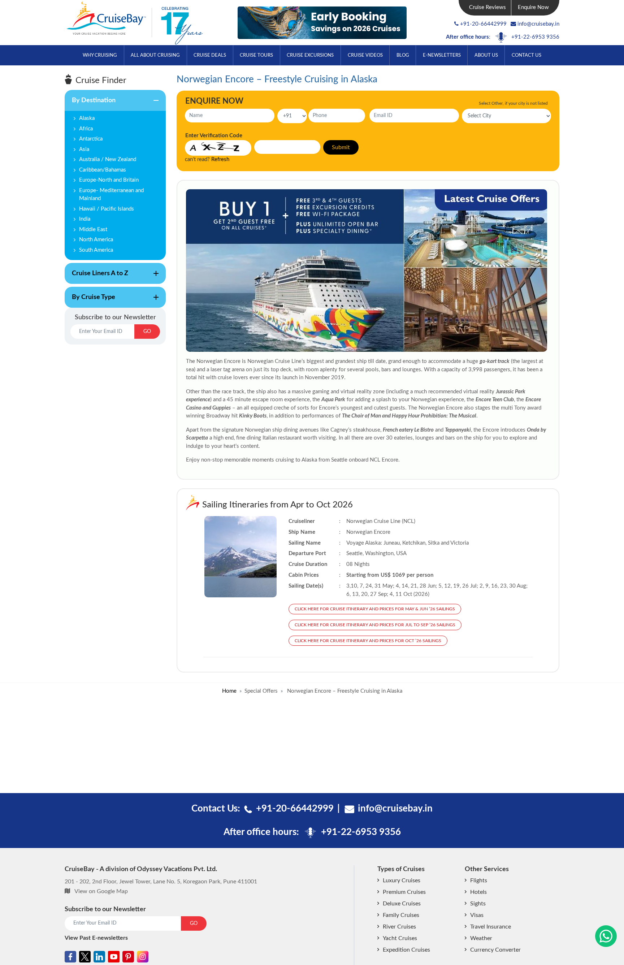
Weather (481, 938)
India (84, 219)
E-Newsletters (442, 55)
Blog (402, 55)
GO (147, 331)
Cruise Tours (256, 55)
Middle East (93, 229)
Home (229, 691)
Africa (86, 128)
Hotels (478, 892)
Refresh (220, 159)
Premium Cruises (404, 892)
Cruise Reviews (487, 7)
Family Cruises (401, 915)
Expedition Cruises (406, 950)
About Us (486, 55)
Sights (478, 903)
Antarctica (91, 139)
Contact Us (526, 55)
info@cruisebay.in (538, 24)
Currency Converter (495, 950)
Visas (477, 915)
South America (96, 250)
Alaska (87, 118)
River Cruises (399, 927)
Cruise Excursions (310, 55)
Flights (478, 880)
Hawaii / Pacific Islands (106, 209)
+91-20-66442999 (483, 24)
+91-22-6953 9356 (535, 37)
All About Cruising (155, 55)
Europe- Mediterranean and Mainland (111, 195)
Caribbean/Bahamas (102, 170)
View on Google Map (101, 891)
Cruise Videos (365, 55)
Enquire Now (533, 7)
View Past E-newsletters (96, 938)
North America (96, 239)
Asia (84, 149)
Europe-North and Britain (109, 180)
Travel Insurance (490, 927)
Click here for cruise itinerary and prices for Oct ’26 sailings (368, 641)
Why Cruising (100, 55)
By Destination (90, 104)
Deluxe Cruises (402, 903)
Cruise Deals (210, 55)
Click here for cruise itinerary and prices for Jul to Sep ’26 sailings (375, 625)
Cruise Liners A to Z (96, 277)
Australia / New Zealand (107, 159)
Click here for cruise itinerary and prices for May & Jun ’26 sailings (375, 609)
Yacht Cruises (400, 938)
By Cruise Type (90, 301)
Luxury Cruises (401, 880)
